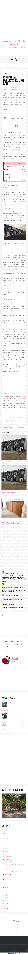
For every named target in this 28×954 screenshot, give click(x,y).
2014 (4, 895)
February (6, 887)
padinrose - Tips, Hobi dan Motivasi (14, 43)
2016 (4, 890)
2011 (4, 903)
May (5, 885)
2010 (4, 906)
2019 (4, 849)
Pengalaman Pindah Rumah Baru (9, 492)
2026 (4, 830)
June (5, 882)
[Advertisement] (14, 15)
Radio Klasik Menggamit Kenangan (14, 862)
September (7, 877)
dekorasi (17, 87)
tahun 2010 (5, 710)
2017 (4, 854)
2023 (4, 838)
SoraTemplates (24, 950)
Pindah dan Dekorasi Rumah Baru (13, 80)
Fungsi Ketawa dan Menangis (15, 722)
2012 (4, 900)
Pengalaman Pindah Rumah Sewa (9, 462)
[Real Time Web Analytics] (17, 953)
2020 (4, 846)
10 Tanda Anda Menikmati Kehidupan (14, 864)
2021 (4, 843)
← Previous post (7, 427)
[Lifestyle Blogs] (11, 953)
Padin (6, 87)
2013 (4, 898)
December (7, 856)
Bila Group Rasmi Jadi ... (14, 703)
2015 (4, 892)
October (6, 874)
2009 (4, 908)
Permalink (14, 89)
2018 (4, 851)
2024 (4, 836)
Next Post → (21, 427)
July (5, 879)
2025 (4, 833)
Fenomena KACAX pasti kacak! (16, 714)
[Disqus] (14, 548)
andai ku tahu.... (6, 729)
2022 (4, 841)
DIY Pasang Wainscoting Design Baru (10, 523)
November (7, 859)
